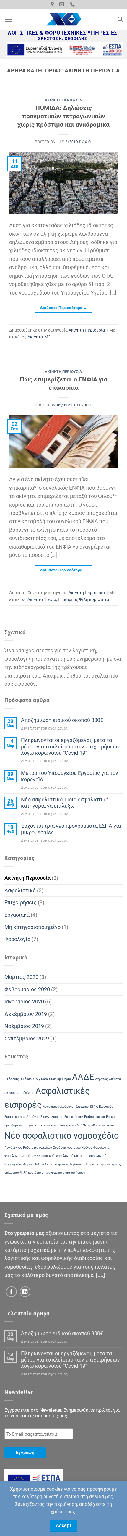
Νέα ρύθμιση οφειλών (99, 1125)
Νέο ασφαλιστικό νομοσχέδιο (61, 1136)
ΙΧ (41, 1125)
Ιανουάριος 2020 (24, 1002)
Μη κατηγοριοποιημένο (32, 927)
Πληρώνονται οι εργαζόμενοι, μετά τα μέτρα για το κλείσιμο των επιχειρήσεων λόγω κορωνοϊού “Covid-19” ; (70, 746)
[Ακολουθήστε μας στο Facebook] (11, 1291)
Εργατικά (31, 1125)
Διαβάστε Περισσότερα (63, 307)
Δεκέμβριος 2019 (25, 1014)
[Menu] (8, 19)
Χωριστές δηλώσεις (69, 1164)
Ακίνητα (35, 336)
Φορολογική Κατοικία (71, 1156)
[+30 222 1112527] (73, 4)
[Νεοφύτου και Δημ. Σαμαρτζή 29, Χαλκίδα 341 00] (53, 4)
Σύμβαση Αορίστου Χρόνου (72, 1147)
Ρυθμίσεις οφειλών (37, 1147)
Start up (55, 1079)
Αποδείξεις (25, 1093)
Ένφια (50, 599)
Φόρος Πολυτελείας (38, 1164)
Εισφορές (106, 1107)
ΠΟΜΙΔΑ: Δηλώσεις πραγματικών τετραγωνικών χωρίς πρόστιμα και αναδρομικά (63, 116)
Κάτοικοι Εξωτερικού (60, 1125)
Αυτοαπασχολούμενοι (58, 1107)
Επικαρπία (67, 599)
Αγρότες (101, 1079)
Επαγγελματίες (51, 1117)
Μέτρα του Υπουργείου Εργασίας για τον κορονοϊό (69, 776)
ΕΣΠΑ (94, 1107)
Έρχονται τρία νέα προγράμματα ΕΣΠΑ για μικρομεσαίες (71, 829)
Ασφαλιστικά (20, 890)
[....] (100, 1275)
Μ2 (48, 336)
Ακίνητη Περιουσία (63, 100)
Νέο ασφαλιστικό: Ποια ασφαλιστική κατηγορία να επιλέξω (64, 803)
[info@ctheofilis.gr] (62, 4)
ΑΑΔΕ (83, 1077)
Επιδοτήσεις (73, 1117)
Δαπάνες (82, 1107)
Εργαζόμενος (14, 1125)
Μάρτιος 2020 (21, 977)
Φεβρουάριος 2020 (27, 989)
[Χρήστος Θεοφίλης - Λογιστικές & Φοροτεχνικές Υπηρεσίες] (64, 19)
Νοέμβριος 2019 (24, 1026)
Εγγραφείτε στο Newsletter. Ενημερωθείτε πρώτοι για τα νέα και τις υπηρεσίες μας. (62, 1413)
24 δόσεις (11, 1079)
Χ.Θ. (88, 142)
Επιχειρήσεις (20, 903)
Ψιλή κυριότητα (94, 599)
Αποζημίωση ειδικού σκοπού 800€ (62, 720)
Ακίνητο (35, 599)
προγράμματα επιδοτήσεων (65, 1173)
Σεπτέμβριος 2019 (26, 1039)
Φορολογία (17, 939)
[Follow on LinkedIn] (25, 1291)
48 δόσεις (27, 1079)
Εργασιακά (17, 915)
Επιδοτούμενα (94, 1117)
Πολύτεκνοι (13, 1147)
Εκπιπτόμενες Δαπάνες (21, 1117)
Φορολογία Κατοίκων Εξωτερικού (29, 1156)
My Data (42, 1079)
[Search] (120, 19)
